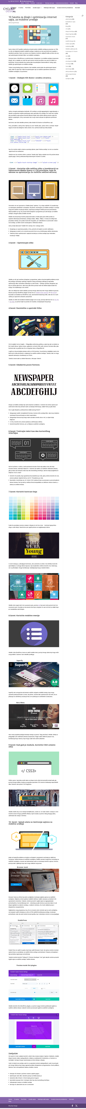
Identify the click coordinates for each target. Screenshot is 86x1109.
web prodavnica (70, 71)
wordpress (68, 78)
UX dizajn (68, 63)
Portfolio (33, 3)
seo (67, 56)
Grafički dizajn (69, 41)
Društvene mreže (70, 36)
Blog (76, 3)
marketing (68, 46)
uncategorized (70, 61)
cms (67, 29)
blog (67, 26)
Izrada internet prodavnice (62, 3)
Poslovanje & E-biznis (71, 51)
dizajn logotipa (70, 34)
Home (22, 3)
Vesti (67, 66)
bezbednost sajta (70, 21)
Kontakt (72, 3)
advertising (69, 19)
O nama (27, 3)
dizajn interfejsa (70, 31)
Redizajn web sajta (49, 3)
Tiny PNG (11, 301)
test (67, 58)
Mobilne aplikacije (70, 49)
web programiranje (14, 22)
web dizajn (68, 69)
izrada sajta (39, 3)
